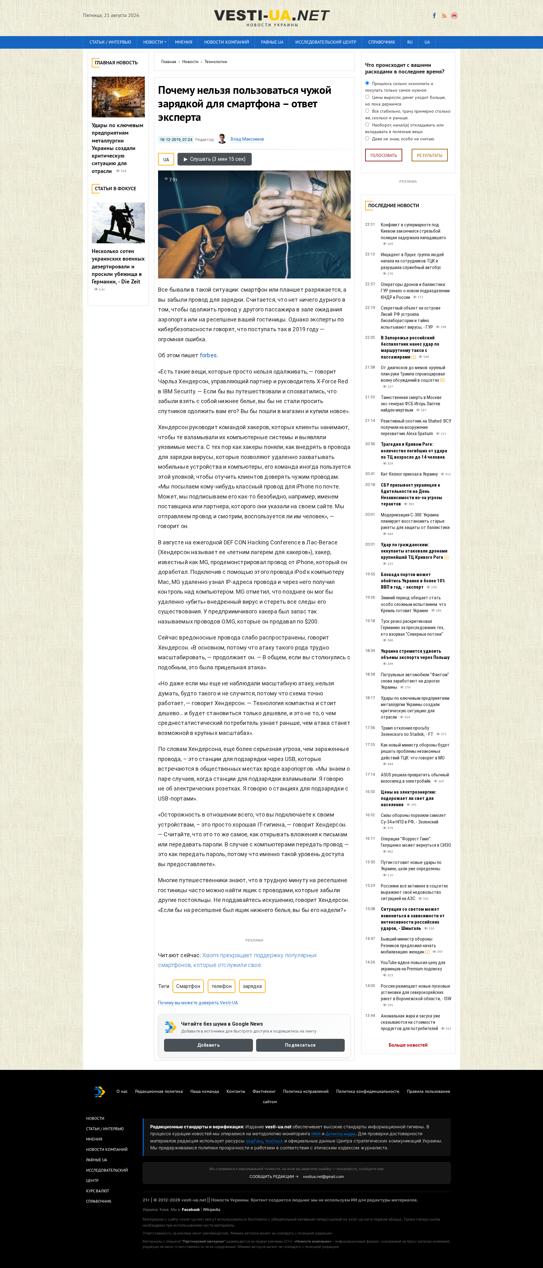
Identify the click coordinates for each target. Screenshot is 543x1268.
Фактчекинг (264, 1091)
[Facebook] (434, 15)
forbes (208, 355)
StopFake (254, 1141)
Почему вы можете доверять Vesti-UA (198, 1002)
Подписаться (300, 1045)
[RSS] (444, 15)
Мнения (183, 42)
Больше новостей (408, 1045)
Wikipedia (211, 1209)
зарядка (252, 986)
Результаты (429, 156)
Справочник (381, 42)
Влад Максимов (247, 139)
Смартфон (188, 986)
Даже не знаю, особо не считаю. (403, 139)
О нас (122, 1091)
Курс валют (97, 1191)
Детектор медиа (340, 1133)
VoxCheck (274, 1141)
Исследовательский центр (325, 42)
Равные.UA (272, 42)
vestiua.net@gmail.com (323, 1176)
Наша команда (204, 1091)
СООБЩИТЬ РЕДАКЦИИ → (274, 1176)
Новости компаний (226, 42)
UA (427, 42)
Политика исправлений (306, 1091)
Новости (153, 42)
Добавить (208, 1045)
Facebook (191, 1209)
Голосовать (383, 156)
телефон (221, 986)
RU (410, 42)
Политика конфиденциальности (367, 1091)
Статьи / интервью (110, 42)
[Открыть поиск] (454, 15)
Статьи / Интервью (105, 1129)
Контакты (236, 1091)
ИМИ (316, 1133)
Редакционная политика (159, 1091)
